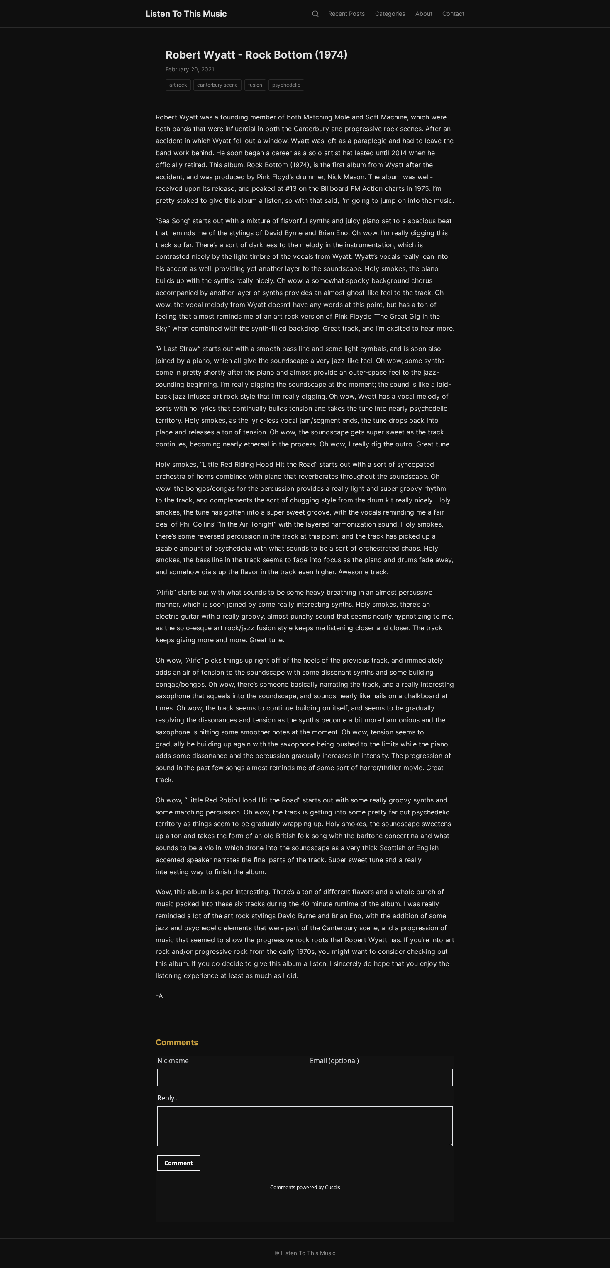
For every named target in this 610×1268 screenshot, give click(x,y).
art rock (178, 85)
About (423, 13)
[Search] (315, 13)
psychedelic (286, 85)
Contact (453, 13)
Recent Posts (346, 13)
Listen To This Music (186, 14)
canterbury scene (217, 85)
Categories (390, 13)
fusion (255, 85)
